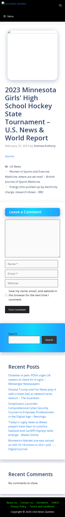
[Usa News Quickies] (20, 5)
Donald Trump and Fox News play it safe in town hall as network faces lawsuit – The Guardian (32, 393)
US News (15, 166)
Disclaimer (42, 502)
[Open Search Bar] (60, 5)
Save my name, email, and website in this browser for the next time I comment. (33, 295)
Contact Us (26, 502)
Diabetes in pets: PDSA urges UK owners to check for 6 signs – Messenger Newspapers (29, 379)
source (9, 156)
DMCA (55, 502)
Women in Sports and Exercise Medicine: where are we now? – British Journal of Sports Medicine (30, 177)
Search (12, 334)
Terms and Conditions (42, 506)
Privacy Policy (18, 506)
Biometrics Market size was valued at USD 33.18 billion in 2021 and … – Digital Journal (32, 445)
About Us (11, 502)
